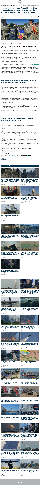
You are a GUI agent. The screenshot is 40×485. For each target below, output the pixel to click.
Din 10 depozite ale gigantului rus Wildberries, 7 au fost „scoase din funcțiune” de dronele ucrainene (28, 327)
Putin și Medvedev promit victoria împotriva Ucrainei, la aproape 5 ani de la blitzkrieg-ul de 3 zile (10, 198)
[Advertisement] (29, 213)
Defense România (3, 5)
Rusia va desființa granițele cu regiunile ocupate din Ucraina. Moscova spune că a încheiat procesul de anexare (29, 363)
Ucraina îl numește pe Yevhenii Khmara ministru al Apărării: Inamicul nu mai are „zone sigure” (10, 271)
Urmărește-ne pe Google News (25, 43)
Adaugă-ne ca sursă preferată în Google (10, 43)
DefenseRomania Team (9, 15)
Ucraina (17, 5)
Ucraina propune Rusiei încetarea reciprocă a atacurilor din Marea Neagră (10, 416)
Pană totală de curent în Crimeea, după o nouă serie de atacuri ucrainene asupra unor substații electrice (29, 236)
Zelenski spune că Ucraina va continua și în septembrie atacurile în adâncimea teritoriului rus (10, 327)
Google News (11, 155)
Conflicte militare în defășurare (11, 5)
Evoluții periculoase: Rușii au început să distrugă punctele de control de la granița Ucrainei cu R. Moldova (10, 236)
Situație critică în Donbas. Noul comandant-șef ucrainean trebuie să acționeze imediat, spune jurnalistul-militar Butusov (9, 363)
